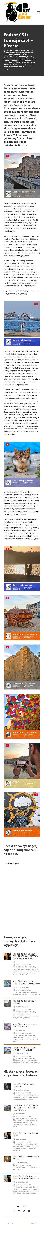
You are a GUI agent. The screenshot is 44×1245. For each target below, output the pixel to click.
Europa (18, 1119)
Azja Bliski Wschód (27, 1187)
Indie (22, 1146)
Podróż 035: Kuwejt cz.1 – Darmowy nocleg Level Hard (26, 1177)
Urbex (15, 1041)
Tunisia (24, 63)
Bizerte (23, 59)
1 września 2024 (22, 1053)
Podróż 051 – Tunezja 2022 (23, 994)
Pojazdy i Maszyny (20, 1099)
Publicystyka (18, 1169)
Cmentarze (34, 992)
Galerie (30, 51)
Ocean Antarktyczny (21, 1121)
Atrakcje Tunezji (19, 57)
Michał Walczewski (23, 965)
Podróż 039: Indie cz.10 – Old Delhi (25, 1134)
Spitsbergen (18, 1125)
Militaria (29, 1191)
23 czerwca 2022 (22, 1007)
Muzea (30, 1167)
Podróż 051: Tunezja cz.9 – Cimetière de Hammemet (25, 1049)
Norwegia (32, 1119)
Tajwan (30, 1099)
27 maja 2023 (20, 962)
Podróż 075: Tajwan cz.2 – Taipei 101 (24, 1085)
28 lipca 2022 (21, 1030)
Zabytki (24, 55)
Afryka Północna (19, 51)
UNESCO (31, 973)
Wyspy (15, 1126)
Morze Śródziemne (17, 53)
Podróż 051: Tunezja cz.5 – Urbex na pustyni (25, 1025)
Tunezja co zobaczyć (12, 63)
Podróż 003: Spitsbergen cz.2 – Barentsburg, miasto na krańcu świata (26, 1107)
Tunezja (17, 55)
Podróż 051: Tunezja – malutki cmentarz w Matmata (26, 982)
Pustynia (36, 971)
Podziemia (28, 971)
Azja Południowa (26, 1144)
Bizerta (30, 57)
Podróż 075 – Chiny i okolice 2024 (26, 1097)
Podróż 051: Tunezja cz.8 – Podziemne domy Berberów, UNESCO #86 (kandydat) (25, 956)
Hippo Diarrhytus (17, 61)
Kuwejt (15, 1191)
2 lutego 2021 (21, 1139)
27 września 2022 (22, 987)
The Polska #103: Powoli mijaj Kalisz (26, 1157)
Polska (36, 1167)
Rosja (29, 1123)
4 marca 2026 (20, 1114)
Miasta (6, 53)
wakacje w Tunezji (17, 65)
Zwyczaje (23, 975)
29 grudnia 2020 (22, 1182)
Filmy (15, 969)
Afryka (9, 51)
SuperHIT (16, 973)
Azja (17, 1095)
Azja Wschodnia (26, 1095)
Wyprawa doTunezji (16, 66)
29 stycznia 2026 (22, 1090)
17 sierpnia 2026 (22, 1162)
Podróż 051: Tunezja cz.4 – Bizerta (25, 1002)
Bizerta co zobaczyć (12, 59)
